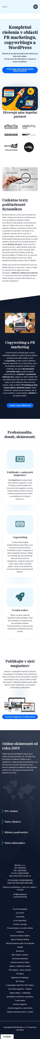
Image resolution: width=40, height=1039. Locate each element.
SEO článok (20, 981)
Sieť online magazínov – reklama (20, 989)
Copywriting (20, 917)
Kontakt (20, 947)
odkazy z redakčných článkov (20, 966)
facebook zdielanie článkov (20, 936)
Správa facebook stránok (20, 939)
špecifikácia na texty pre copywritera (20, 997)
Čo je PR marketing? (20, 909)
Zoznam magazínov (20, 1004)
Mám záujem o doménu (20, 955)
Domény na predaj (20, 924)
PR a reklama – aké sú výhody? (20, 970)
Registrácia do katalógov (20, 977)
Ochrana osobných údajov (20, 962)
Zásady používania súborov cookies (20, 1012)
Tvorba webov (20, 1000)
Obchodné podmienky (20, 958)
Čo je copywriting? (20, 920)
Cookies (7, 1036)
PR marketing (26, 385)
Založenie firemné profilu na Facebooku (20, 943)
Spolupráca (20, 951)
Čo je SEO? (20, 913)
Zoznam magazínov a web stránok (20, 1008)
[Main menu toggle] (35, 6)
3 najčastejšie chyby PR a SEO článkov (20, 985)
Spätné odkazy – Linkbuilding (20, 993)
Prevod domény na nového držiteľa (20, 928)
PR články (20, 974)
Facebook (20, 932)
